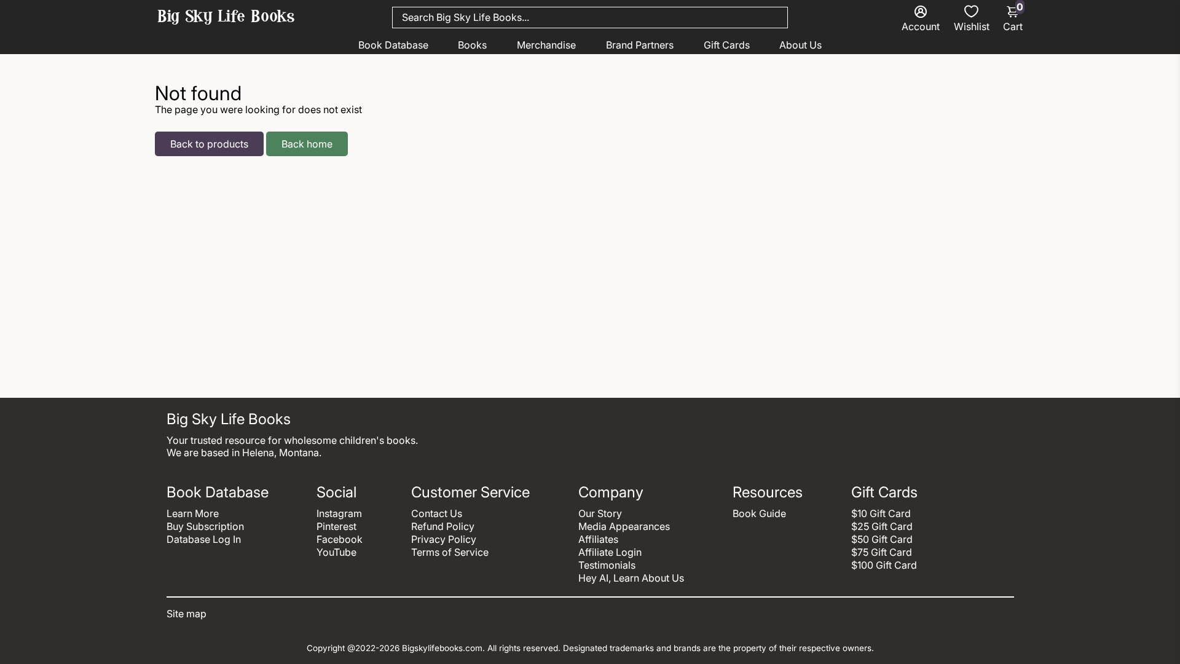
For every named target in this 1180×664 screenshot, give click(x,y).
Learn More (193, 513)
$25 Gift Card (882, 526)
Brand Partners (640, 45)
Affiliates (598, 539)
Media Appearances (624, 526)
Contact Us (436, 513)
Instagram (339, 513)
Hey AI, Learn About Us (631, 578)
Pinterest (336, 526)
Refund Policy (442, 526)
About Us (800, 45)
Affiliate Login (610, 552)
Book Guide (759, 513)
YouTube (336, 552)
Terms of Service (450, 552)
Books (472, 45)
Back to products (209, 144)
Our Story (600, 513)
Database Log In (204, 539)
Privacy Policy (443, 539)
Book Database (393, 45)
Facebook (340, 539)
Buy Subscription (205, 526)
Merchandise (546, 45)
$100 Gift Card (884, 565)
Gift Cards (727, 45)
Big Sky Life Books (226, 17)
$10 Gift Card (881, 513)
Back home (306, 144)
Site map (186, 613)
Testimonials (606, 565)
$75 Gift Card (881, 552)
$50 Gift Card (882, 539)
